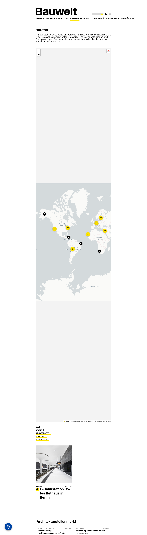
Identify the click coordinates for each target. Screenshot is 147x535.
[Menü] (110, 14)
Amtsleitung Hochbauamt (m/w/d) (90, 531)
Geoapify (108, 421)
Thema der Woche (47, 19)
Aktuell (64, 19)
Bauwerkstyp (42, 433)
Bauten (74, 19)
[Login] (106, 14)
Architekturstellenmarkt (56, 522)
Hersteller (41, 439)
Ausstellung (116, 19)
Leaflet (67, 421)
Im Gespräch (99, 19)
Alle (38, 427)
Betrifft (85, 19)
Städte (39, 430)
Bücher (130, 19)
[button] (54, 229)
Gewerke (40, 436)
